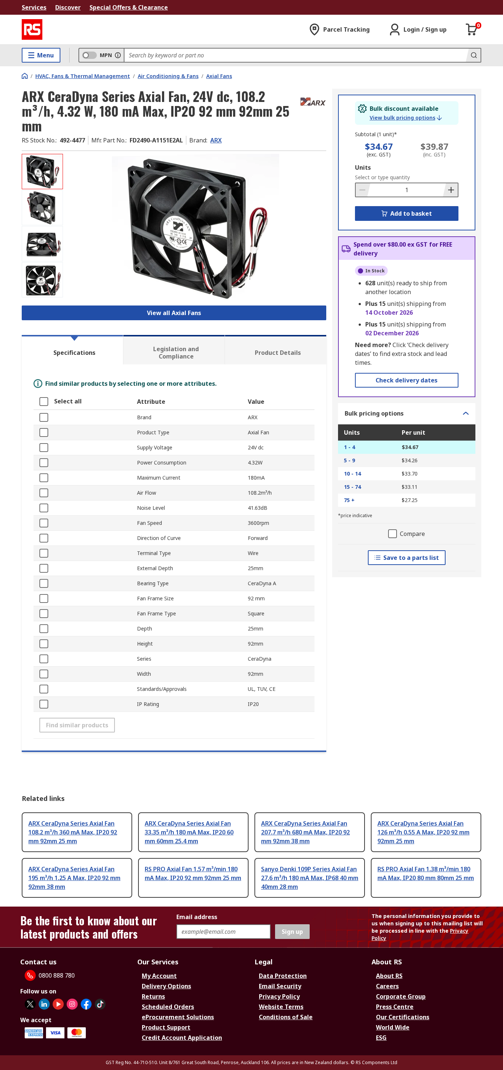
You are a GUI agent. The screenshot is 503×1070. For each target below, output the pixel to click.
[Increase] (450, 190)
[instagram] (72, 1004)
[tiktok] (100, 1004)
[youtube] (58, 1004)
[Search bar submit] (473, 55)
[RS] (32, 29)
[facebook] (86, 1004)
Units (363, 167)
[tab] (72, 349)
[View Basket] (471, 29)
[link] (406, 117)
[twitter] (30, 1004)
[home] (25, 76)
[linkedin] (44, 1004)
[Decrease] (363, 190)
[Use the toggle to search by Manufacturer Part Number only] (118, 55)
